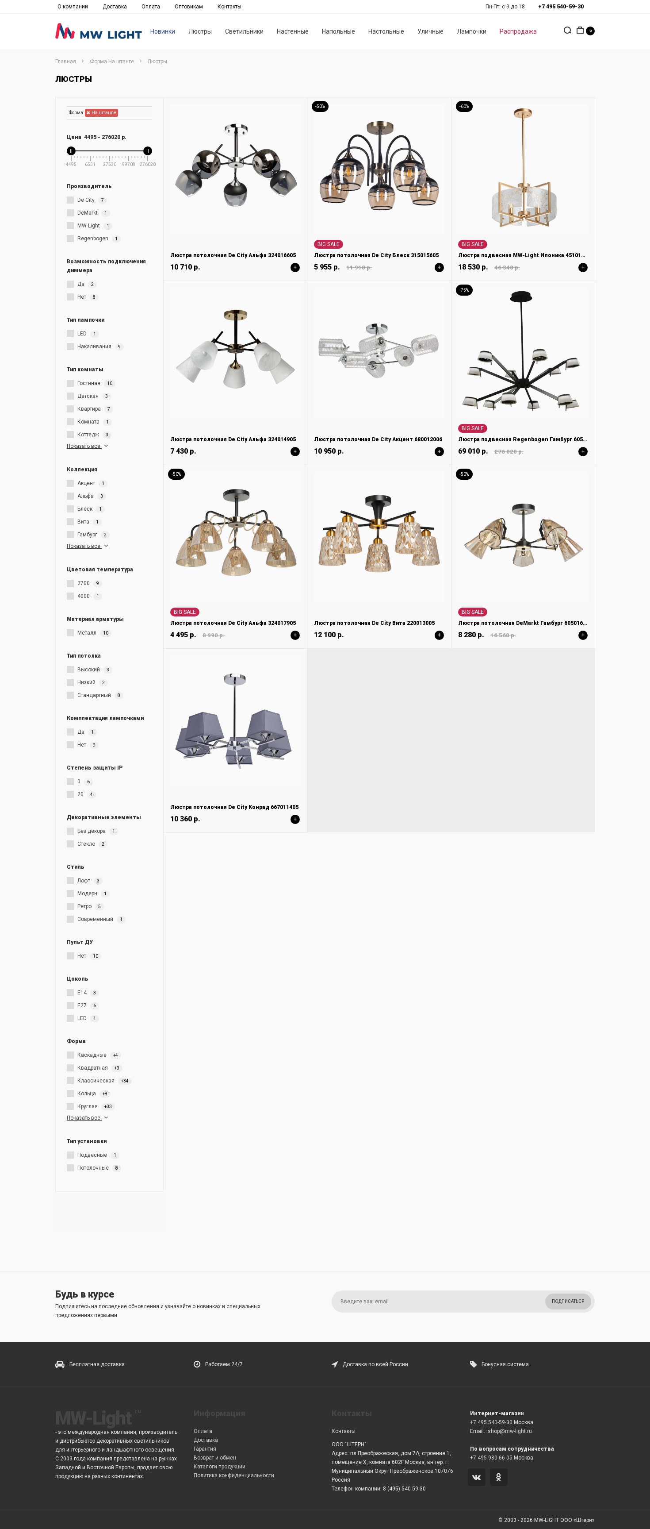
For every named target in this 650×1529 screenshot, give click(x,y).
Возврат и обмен (215, 1458)
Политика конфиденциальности (234, 1475)
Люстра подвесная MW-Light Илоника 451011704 (525, 255)
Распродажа (518, 31)
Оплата (150, 7)
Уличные (430, 31)
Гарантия (205, 1449)
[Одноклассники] (500, 1478)
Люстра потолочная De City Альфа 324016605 (233, 255)
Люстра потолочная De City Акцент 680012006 (378, 439)
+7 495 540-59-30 (491, 1422)
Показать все (84, 446)
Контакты (229, 7)
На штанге (103, 113)
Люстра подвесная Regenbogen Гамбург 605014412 (529, 439)
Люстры (200, 31)
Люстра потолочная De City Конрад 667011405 (234, 807)
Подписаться (568, 1301)
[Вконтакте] (478, 1478)
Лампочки (471, 31)
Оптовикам (189, 7)
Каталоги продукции (219, 1467)
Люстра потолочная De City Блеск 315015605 (376, 255)
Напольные (338, 31)
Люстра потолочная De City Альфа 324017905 (233, 623)
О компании (72, 7)
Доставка (115, 7)
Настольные (386, 31)
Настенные (293, 31)
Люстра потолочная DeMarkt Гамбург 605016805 (525, 623)
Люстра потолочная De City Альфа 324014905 (233, 439)
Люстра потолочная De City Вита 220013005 (374, 623)
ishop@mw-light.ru (509, 1431)
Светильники (244, 31)
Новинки (162, 31)
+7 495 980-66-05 (491, 1458)
